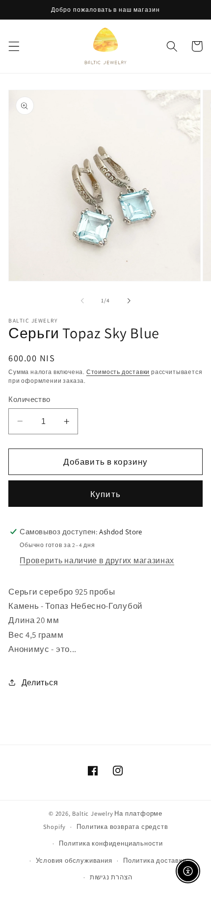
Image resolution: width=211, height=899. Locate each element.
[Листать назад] (82, 300)
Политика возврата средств (122, 827)
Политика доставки (154, 860)
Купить (105, 493)
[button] (13, 46)
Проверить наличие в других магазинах (97, 560)
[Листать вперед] (128, 300)
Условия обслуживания (74, 860)
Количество (29, 399)
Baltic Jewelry (92, 813)
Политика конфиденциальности (111, 843)
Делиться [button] (40, 682)
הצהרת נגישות (111, 877)
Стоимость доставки (118, 371)
